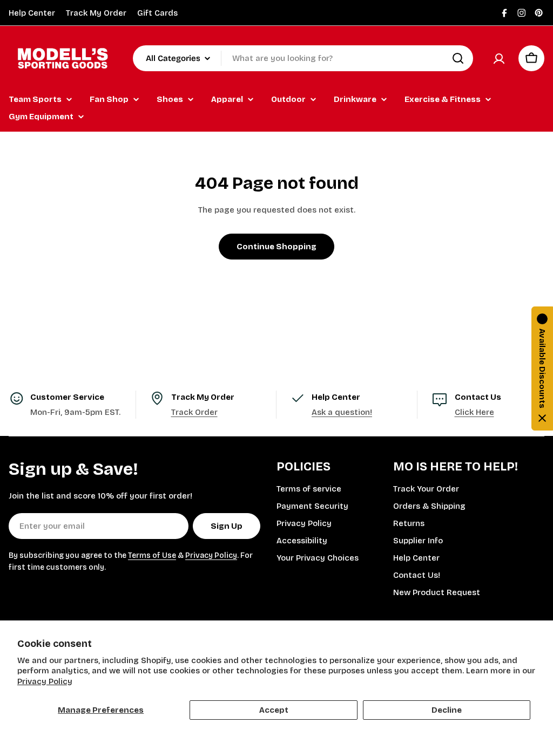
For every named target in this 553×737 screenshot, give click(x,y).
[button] (542, 368)
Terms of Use (152, 555)
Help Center (32, 13)
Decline (446, 710)
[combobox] (303, 58)
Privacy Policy (44, 681)
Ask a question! (342, 412)
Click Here (474, 412)
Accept (273, 710)
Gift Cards (157, 13)
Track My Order (96, 13)
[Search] (457, 58)
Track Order (194, 412)
